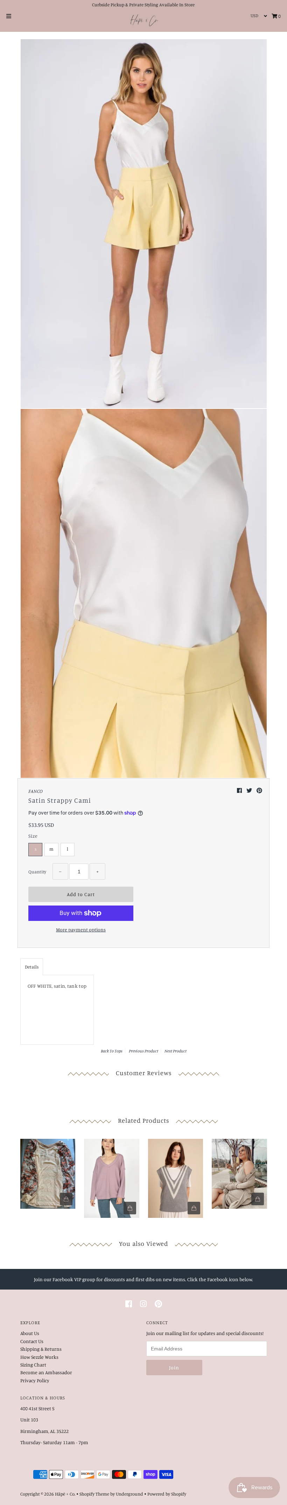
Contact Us (31, 1341)
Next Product (175, 1050)
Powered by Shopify (166, 1494)
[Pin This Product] (259, 790)
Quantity (37, 871)
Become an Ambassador (46, 1372)
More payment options (81, 929)
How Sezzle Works (39, 1357)
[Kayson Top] (111, 1176)
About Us (29, 1333)
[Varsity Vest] (175, 1176)
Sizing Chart (33, 1365)
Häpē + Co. (65, 1494)
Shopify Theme (94, 1494)
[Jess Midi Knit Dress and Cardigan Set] (239, 1172)
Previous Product (143, 1050)
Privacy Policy (34, 1380)
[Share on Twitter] (249, 790)
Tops (118, 1050)
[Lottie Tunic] (48, 1172)
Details (31, 967)
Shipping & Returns (41, 1349)
